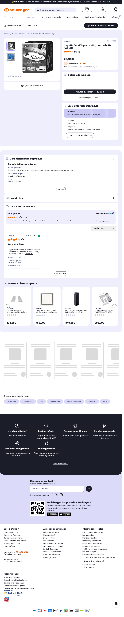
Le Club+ (83, 63)
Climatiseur (11, 401)
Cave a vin (92, 401)
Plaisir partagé (49, 535)
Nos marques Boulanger (53, 543)
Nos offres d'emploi (12, 577)
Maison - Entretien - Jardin (22, 34)
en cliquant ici (104, 221)
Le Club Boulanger (50, 549)
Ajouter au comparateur (34, 86)
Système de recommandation (95, 549)
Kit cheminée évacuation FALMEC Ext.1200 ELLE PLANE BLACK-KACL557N (76, 312)
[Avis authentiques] (104, 213)
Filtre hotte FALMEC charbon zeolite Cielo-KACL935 (16, 312)
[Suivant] (56, 76)
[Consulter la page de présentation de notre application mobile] (52, 514)
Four (41, 401)
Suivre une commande (13, 538)
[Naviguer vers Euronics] (21, 593)
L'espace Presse (50, 538)
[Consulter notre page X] (56, 495)
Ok (89, 488)
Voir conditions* (60, 463)
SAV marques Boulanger (53, 546)
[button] (120, 17)
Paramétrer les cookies (92, 543)
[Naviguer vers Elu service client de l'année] (21, 599)
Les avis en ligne (89, 552)
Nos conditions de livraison (15, 540)
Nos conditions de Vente (92, 532)
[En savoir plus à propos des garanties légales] (99, 97)
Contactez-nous (11, 532)
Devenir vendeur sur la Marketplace (19, 588)
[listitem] (11, 57)
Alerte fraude (88, 567)
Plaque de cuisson (74, 401)
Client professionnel (51, 554)
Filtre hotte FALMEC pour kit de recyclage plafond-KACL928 (47, 312)
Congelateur (28, 401)
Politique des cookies (91, 546)
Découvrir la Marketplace (14, 585)
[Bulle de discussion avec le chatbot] (116, 603)
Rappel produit (88, 565)
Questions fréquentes (13, 535)
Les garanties (88, 535)
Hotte (105, 401)
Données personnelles (91, 540)
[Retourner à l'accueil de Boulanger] (16, 10)
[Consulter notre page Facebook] (52, 495)
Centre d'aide (9, 546)
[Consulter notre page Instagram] (61, 495)
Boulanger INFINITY (50, 557)
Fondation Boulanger (52, 552)
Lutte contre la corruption (93, 554)
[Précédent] (51, 76)
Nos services (48, 540)
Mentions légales (89, 538)
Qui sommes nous (51, 532)
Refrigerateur (55, 401)
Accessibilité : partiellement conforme (98, 557)
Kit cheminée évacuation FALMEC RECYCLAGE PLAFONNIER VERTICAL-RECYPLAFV (105, 313)
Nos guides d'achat (12, 543)
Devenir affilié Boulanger (14, 583)
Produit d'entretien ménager (45, 34)
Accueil (6, 34)
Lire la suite (29, 254)
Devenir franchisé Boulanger (16, 580)
